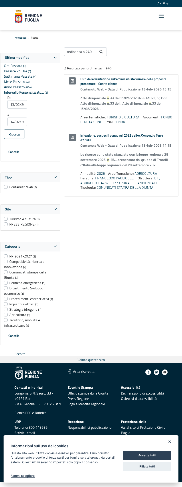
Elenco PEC (22, 412)
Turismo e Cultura (123, 117)
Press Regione (78, 398)
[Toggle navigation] (161, 16)
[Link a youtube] (165, 372)
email (31, 432)
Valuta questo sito (91, 359)
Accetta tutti (147, 455)
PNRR (120, 122)
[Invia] (101, 51)
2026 (101, 173)
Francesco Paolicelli (115, 178)
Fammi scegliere (23, 475)
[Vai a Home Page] (28, 16)
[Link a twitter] (156, 372)
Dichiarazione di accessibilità (142, 393)
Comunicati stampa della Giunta (125, 187)
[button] (30, 58)
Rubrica (40, 412)
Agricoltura (146, 173)
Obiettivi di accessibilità (139, 398)
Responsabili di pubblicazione (89, 427)
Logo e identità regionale (86, 403)
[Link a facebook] (148, 372)
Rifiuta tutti (147, 466)
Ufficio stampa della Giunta (88, 393)
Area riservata (84, 371)
